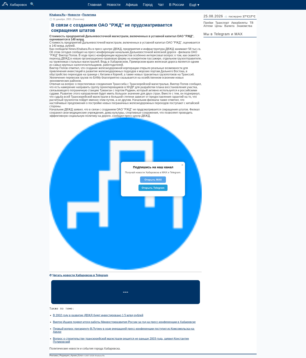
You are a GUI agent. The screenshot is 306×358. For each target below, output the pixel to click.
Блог (80, 355)
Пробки (208, 22)
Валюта (229, 25)
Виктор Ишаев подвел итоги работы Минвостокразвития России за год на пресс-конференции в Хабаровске (124, 321)
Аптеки (208, 25)
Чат (161, 5)
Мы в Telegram (216, 34)
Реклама (53, 355)
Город (148, 5)
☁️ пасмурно (240, 16)
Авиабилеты (239, 22)
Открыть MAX (153, 179)
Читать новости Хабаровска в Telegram (80, 275)
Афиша (132, 5)
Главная (94, 5)
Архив (74, 355)
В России (176, 5)
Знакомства (244, 25)
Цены (218, 25)
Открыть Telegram (153, 187)
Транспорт (222, 22)
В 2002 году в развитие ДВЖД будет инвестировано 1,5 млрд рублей (98, 315)
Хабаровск (18, 5)
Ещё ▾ (194, 5)
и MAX (237, 34)
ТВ (251, 22)
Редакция (64, 355)
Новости (113, 5)
